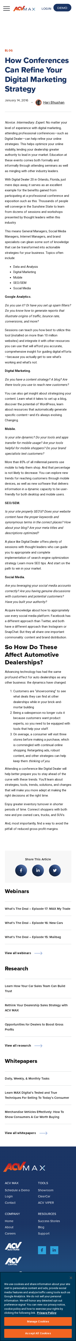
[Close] (71, 1278)
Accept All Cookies (38, 1333)
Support (43, 1233)
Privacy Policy (46, 1312)
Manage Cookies (38, 1321)
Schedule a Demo (17, 1190)
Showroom (45, 1190)
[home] (24, 8)
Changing (11, 420)
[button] (6, 8)
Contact (10, 1202)
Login (46, 8)
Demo (62, 8)
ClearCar (44, 1196)
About (9, 1227)
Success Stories (49, 1221)
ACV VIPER (46, 1202)
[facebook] (42, 1250)
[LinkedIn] (54, 1250)
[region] (38, 1306)
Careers (10, 1233)
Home (9, 1221)
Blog (41, 1227)
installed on (20, 335)
